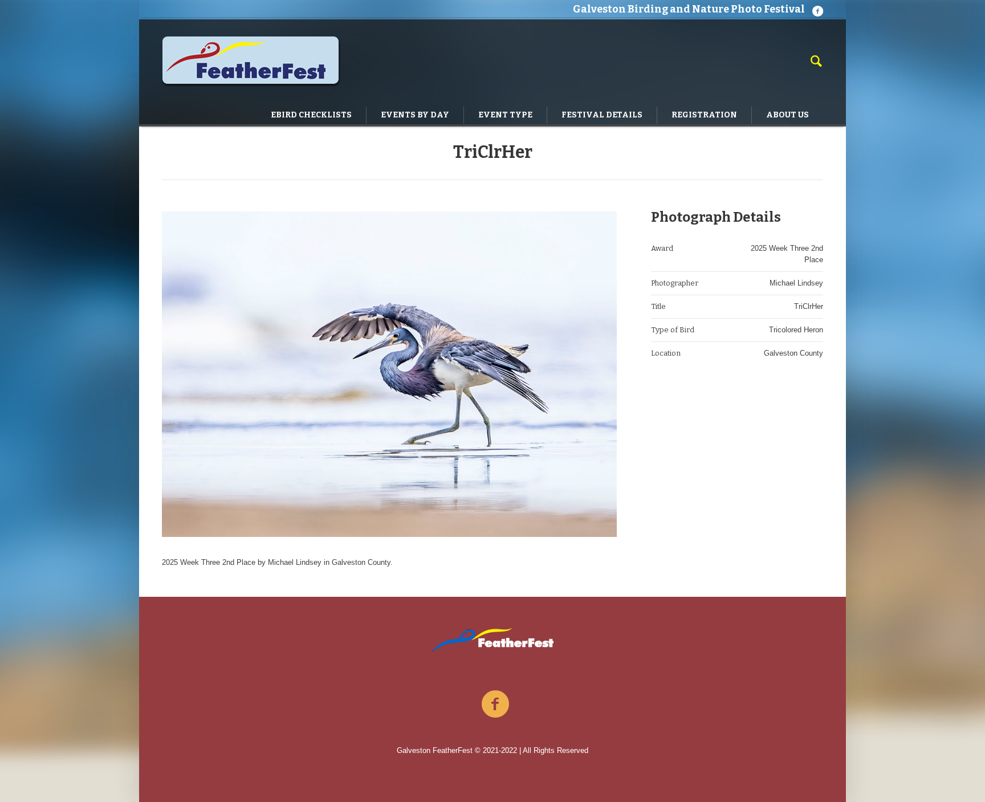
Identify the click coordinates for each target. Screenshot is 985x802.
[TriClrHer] (389, 374)
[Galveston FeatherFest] (493, 640)
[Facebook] (817, 11)
